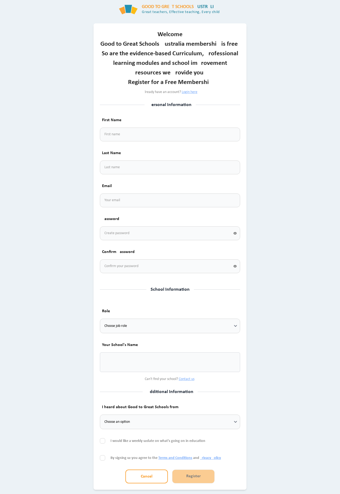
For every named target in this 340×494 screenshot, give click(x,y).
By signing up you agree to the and (165, 458)
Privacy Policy (210, 458)
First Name (111, 120)
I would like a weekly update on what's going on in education (158, 441)
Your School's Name (120, 345)
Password (110, 219)
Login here (189, 92)
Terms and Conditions (175, 458)
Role (106, 311)
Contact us (186, 379)
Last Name (111, 153)
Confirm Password (118, 252)
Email (107, 186)
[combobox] (110, 362)
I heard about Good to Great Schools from (140, 407)
